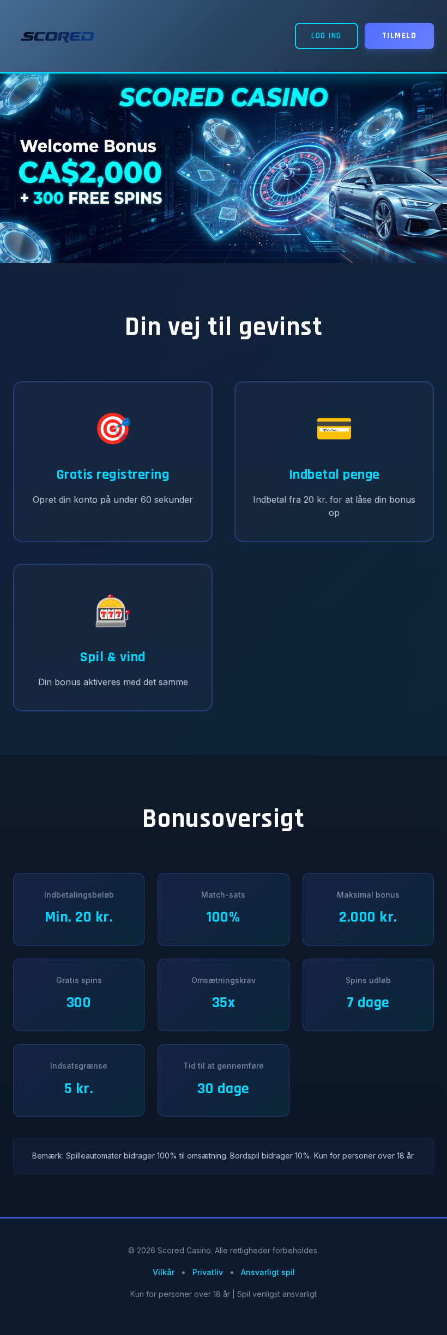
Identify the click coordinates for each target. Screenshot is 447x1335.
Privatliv (207, 1272)
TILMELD (399, 36)
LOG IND (326, 36)
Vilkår (163, 1272)
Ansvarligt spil (268, 1272)
